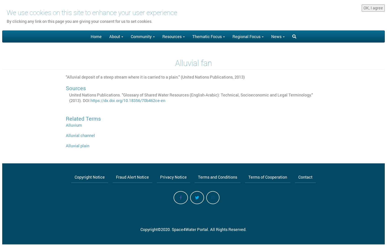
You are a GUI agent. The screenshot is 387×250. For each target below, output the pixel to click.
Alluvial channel (80, 135)
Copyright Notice (90, 177)
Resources (172, 36)
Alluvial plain (77, 145)
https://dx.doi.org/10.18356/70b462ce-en (127, 100)
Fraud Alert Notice (132, 177)
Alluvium (74, 125)
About (115, 36)
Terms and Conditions (217, 177)
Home (96, 36)
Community (142, 36)
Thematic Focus (207, 36)
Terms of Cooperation (267, 177)
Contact (305, 177)
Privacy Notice (173, 177)
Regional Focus (246, 36)
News (276, 36)
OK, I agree (373, 8)
